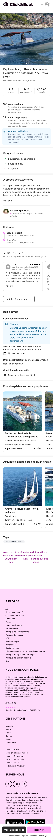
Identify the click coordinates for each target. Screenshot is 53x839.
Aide (7, 609)
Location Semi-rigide (14, 759)
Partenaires (10, 645)
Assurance (10, 618)
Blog (7, 661)
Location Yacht (12, 762)
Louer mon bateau (13, 625)
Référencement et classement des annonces (25, 651)
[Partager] (48, 17)
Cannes (8, 736)
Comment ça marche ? (15, 615)
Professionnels (11, 628)
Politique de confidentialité (17, 632)
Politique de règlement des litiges (20, 654)
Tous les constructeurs (15, 766)
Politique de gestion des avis (18, 658)
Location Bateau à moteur (16, 753)
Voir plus (7, 200)
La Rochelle (10, 742)
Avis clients (10, 703)
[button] (26, 63)
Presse (8, 622)
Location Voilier (12, 749)
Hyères (8, 729)
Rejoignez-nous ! (12, 648)
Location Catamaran (14, 756)
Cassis (8, 739)
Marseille (9, 726)
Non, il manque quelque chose (35, 560)
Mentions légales (12, 641)
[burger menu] (42, 4)
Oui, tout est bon (11, 560)
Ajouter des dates (17, 353)
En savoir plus (16, 363)
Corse (8, 732)
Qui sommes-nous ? (14, 612)
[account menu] (47, 4)
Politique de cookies (14, 635)
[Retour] (4, 17)
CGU (7, 638)
